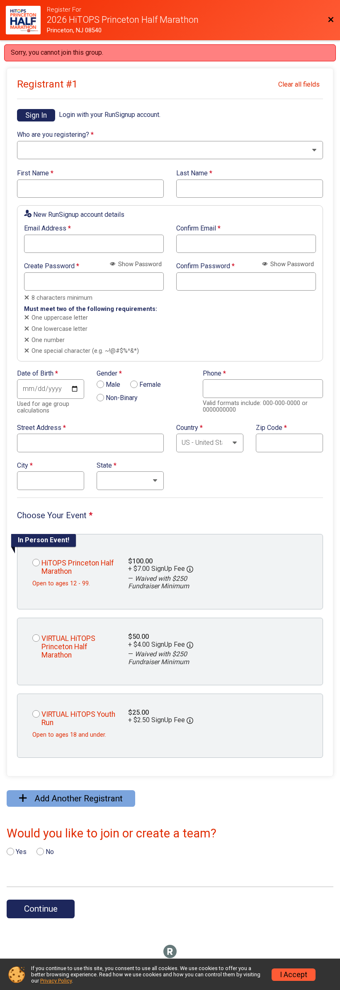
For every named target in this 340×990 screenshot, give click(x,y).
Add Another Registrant (77, 798)
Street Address (41, 428)
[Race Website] (26, 20)
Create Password (51, 266)
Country (189, 428)
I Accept (293, 975)
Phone (214, 373)
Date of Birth (37, 373)
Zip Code (271, 428)
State (107, 465)
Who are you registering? (55, 134)
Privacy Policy (56, 981)
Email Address (47, 228)
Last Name (194, 173)
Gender (109, 373)
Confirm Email (198, 228)
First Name (35, 173)
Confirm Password (205, 266)
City (25, 465)
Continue (41, 909)
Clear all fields (299, 84)
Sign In (36, 115)
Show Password (139, 264)
